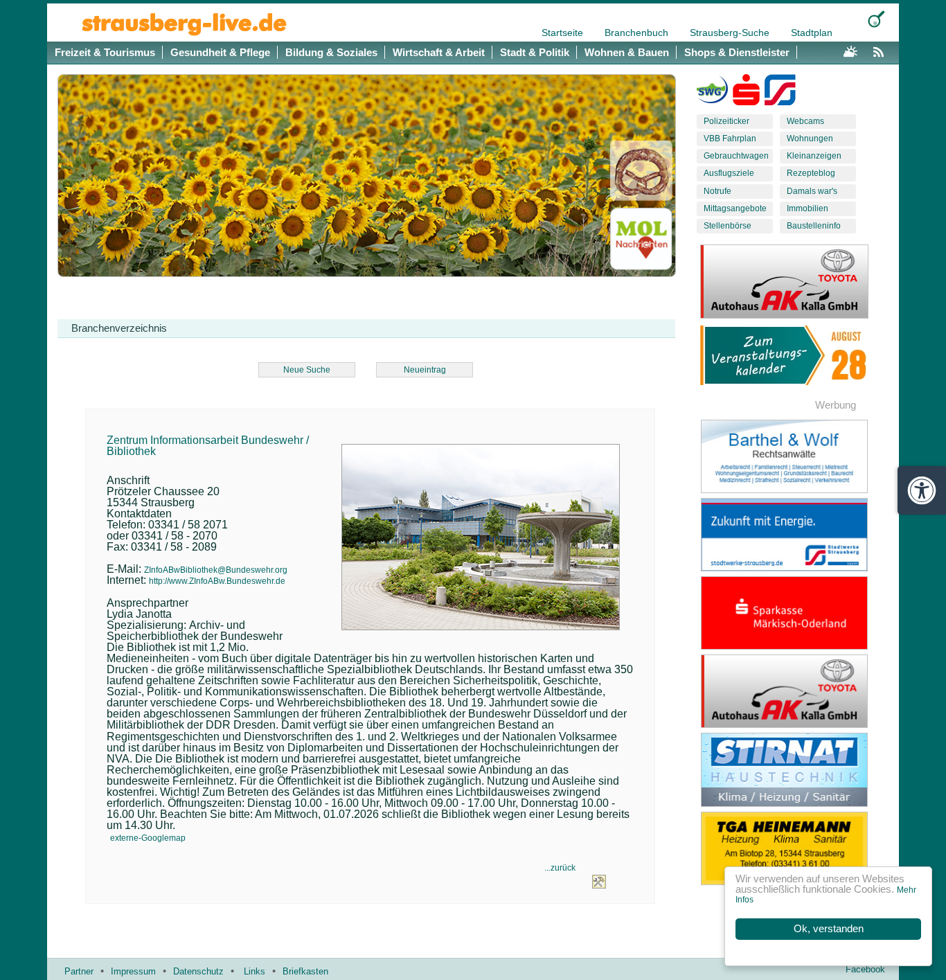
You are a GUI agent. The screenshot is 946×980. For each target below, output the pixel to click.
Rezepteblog (811, 173)
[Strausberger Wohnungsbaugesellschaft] (712, 93)
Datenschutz (198, 971)
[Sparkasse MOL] (746, 93)
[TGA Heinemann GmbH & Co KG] (795, 848)
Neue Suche (306, 370)
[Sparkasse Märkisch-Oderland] (795, 613)
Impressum (133, 971)
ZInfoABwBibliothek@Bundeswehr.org (215, 570)
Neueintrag (425, 370)
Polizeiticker (726, 121)
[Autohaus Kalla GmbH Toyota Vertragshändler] (795, 691)
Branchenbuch (638, 32)
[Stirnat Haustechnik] (795, 769)
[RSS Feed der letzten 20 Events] (881, 50)
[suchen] (876, 19)
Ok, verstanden (829, 928)
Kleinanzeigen (814, 156)
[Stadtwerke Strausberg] (780, 93)
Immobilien (807, 208)
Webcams (805, 121)
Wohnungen (810, 138)
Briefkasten (305, 971)
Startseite (564, 32)
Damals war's (812, 191)
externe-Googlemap (148, 838)
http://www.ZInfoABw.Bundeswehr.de (217, 581)
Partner (78, 971)
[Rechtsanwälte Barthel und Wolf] (795, 456)
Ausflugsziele (729, 173)
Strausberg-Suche (731, 32)
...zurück (559, 868)
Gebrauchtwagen (736, 156)
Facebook (865, 969)
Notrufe (717, 191)
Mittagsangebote (735, 208)
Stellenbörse (727, 226)
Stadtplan (811, 32)
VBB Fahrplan (730, 138)
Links (254, 971)
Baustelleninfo (814, 226)
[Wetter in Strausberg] (850, 50)
